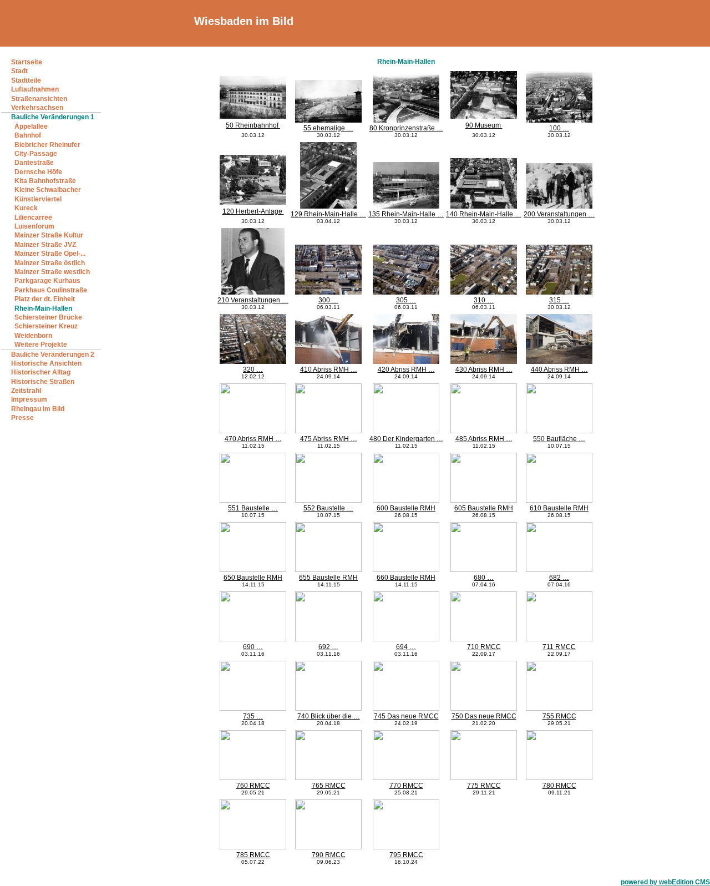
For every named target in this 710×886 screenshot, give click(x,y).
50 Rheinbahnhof (253, 125)
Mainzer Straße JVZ (45, 245)
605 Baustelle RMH (483, 508)
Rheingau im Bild (37, 409)
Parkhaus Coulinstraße (50, 290)
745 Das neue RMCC (406, 716)
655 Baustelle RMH (328, 577)
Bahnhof (27, 135)
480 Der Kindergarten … (406, 439)
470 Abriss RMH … (253, 439)
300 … (328, 300)
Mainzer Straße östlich (49, 263)
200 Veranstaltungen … (559, 214)
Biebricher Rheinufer (47, 145)
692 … (328, 647)
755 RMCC (559, 716)
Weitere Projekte (40, 344)
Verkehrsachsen (37, 108)
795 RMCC (406, 855)
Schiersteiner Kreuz (46, 326)
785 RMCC (253, 855)
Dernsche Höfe (38, 172)
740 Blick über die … (328, 716)
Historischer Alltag (40, 372)
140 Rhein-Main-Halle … (483, 214)
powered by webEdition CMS (665, 882)
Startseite (26, 62)
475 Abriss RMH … (328, 439)
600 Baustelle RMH (406, 508)
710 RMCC (484, 647)
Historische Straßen (42, 382)
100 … (559, 128)
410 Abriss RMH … (328, 369)
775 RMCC (484, 785)
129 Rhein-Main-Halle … (328, 214)
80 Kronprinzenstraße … (406, 128)
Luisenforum (34, 226)
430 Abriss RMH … (484, 369)
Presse (22, 418)
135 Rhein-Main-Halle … (406, 214)
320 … (253, 369)
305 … (406, 300)
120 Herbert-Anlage (253, 211)
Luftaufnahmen (35, 89)
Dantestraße (34, 162)
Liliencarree (33, 217)
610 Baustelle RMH (559, 508)
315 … (559, 300)
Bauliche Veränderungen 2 (52, 354)
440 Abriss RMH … (559, 369)
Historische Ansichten (46, 363)
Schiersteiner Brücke (48, 317)
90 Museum (484, 125)
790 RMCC (329, 855)
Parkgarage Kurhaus (47, 281)
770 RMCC (406, 785)
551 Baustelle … (253, 508)
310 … (484, 300)
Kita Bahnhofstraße (45, 181)
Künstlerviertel (38, 199)
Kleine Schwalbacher (47, 190)
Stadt (19, 71)
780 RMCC (559, 785)
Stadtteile (26, 80)
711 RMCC (559, 647)
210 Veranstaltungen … (252, 300)
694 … (406, 647)
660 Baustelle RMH (406, 577)
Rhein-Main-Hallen (43, 308)
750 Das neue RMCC (484, 716)
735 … (253, 716)
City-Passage (35, 154)
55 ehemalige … (328, 128)
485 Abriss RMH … (484, 439)
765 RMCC (329, 785)
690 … (253, 647)
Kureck (26, 208)
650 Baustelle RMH (253, 577)
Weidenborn (33, 336)
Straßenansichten (39, 99)
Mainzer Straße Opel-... (49, 253)
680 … (484, 577)
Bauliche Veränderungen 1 (52, 117)
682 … (559, 577)
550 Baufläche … (559, 439)
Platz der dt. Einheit (44, 299)
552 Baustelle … (328, 508)
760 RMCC (253, 785)
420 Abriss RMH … (406, 369)
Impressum (29, 399)
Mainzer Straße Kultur (48, 235)
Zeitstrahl (26, 390)
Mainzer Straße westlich (52, 272)
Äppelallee (31, 126)
